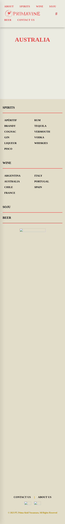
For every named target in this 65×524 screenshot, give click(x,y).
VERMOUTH (42, 131)
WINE (7, 163)
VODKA (39, 137)
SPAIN (38, 187)
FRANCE (9, 192)
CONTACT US (22, 497)
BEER (7, 217)
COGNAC (10, 131)
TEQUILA (40, 126)
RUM (37, 120)
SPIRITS (9, 107)
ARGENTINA (12, 175)
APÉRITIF (10, 120)
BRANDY (10, 126)
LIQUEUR (10, 143)
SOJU (7, 207)
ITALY (38, 175)
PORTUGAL (41, 181)
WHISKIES (41, 143)
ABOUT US (44, 497)
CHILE (8, 187)
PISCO (8, 148)
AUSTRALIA (12, 181)
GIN (6, 137)
